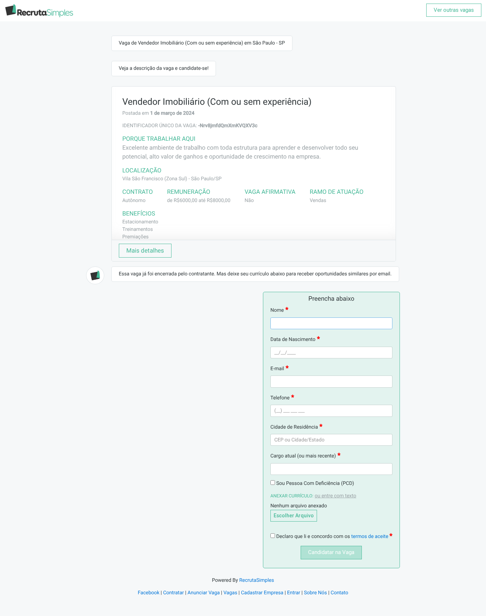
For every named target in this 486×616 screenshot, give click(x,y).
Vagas (230, 593)
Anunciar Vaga (203, 593)
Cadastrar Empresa (262, 593)
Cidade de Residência (294, 427)
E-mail (277, 369)
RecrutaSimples (256, 580)
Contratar (173, 593)
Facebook (148, 593)
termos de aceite (370, 536)
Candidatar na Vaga (331, 552)
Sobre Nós (315, 593)
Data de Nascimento (293, 339)
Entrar (293, 593)
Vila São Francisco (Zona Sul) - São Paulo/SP (172, 179)
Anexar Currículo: (291, 496)
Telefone (280, 398)
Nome (277, 310)
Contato (339, 593)
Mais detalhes (145, 250)
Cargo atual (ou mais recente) (303, 456)
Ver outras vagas (454, 10)
